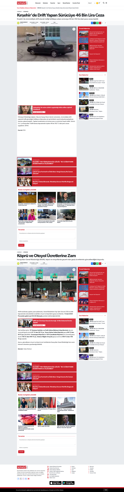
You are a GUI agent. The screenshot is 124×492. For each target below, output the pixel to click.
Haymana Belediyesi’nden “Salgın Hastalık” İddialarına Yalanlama (97, 110)
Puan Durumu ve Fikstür (54, 478)
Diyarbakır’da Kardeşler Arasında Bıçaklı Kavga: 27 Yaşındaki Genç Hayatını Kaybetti (66, 205)
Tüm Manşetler (52, 480)
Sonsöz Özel (76, 3)
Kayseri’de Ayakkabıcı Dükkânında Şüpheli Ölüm (96, 117)
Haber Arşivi (52, 483)
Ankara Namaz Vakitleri (54, 475)
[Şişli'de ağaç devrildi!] (47, 433)
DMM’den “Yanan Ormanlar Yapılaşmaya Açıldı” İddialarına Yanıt (65, 424)
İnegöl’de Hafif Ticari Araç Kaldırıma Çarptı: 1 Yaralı (97, 81)
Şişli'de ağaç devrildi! (43, 439)
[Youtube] (28, 485)
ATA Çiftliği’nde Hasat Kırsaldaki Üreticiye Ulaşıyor (97, 103)
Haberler (19, 11)
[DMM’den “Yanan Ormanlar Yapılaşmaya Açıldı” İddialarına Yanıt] (66, 416)
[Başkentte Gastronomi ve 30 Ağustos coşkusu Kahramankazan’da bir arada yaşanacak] (27, 433)
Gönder (21, 245)
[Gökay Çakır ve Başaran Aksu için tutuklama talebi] (27, 416)
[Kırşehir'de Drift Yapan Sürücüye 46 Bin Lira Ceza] (47, 43)
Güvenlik (25, 11)
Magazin (74, 477)
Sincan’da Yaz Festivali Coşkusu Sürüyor (49, 8)
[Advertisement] (47, 72)
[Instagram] (23, 485)
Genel (91, 114)
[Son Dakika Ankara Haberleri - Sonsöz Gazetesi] (22, 3)
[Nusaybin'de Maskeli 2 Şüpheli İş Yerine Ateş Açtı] (27, 197)
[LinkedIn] (26, 485)
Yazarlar (52, 3)
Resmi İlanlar (66, 3)
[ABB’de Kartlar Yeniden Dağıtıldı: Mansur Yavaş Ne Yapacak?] (66, 433)
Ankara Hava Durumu (54, 474)
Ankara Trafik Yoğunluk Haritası (56, 477)
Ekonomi (37, 3)
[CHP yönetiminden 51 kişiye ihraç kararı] (47, 416)
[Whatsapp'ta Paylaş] (97, 23)
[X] (21, 485)
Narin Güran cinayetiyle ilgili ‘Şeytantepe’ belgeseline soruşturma (25, 222)
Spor (59, 3)
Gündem (45, 3)
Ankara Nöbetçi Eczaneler (55, 472)
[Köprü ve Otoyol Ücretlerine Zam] (47, 284)
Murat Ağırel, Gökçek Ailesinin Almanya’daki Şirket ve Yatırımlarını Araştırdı (97, 96)
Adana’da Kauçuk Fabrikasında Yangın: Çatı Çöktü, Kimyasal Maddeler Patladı (46, 205)
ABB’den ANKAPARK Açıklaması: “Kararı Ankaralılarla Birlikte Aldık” (96, 89)
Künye (73, 472)
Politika (91, 475)
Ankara (91, 85)
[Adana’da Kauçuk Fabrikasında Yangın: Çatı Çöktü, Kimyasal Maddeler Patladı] (47, 197)
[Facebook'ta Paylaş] (92, 23)
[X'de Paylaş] (94, 23)
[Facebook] (18, 485)
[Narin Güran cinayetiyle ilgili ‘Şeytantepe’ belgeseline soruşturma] (27, 214)
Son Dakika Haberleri (54, 482)
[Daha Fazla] (100, 23)
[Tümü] (105, 75)
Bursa (91, 78)
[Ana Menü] (105, 3)
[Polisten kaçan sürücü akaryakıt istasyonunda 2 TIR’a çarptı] (47, 214)
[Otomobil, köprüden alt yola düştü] (66, 214)
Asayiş (73, 478)
